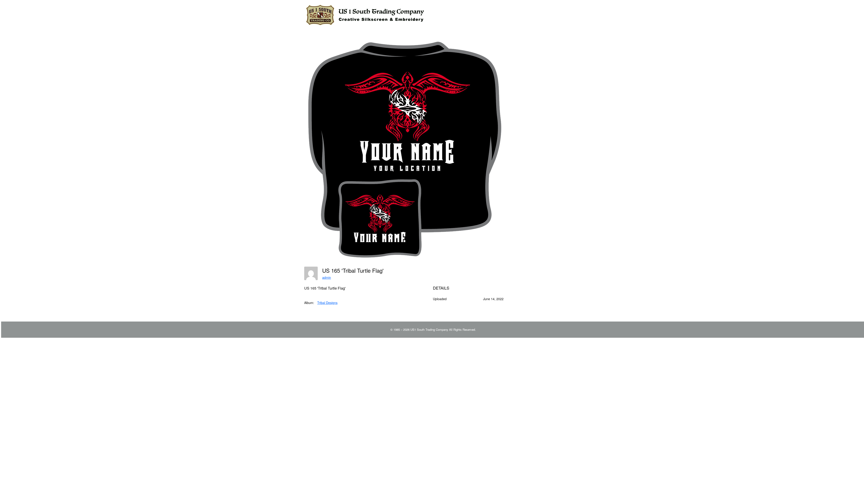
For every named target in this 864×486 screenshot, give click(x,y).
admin (326, 277)
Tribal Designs (327, 302)
